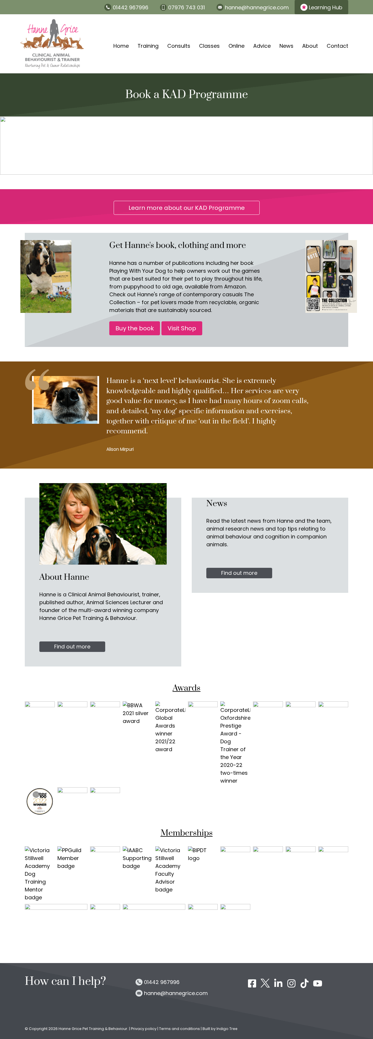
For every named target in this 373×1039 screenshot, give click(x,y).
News (286, 45)
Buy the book (134, 328)
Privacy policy (144, 1028)
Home (121, 45)
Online (236, 45)
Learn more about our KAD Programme (187, 208)
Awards (186, 688)
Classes (209, 45)
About (310, 45)
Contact (337, 45)
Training (148, 45)
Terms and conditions (179, 1028)
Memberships (187, 833)
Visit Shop (182, 328)
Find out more (72, 646)
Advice (262, 45)
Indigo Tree (227, 1028)
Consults (178, 45)
